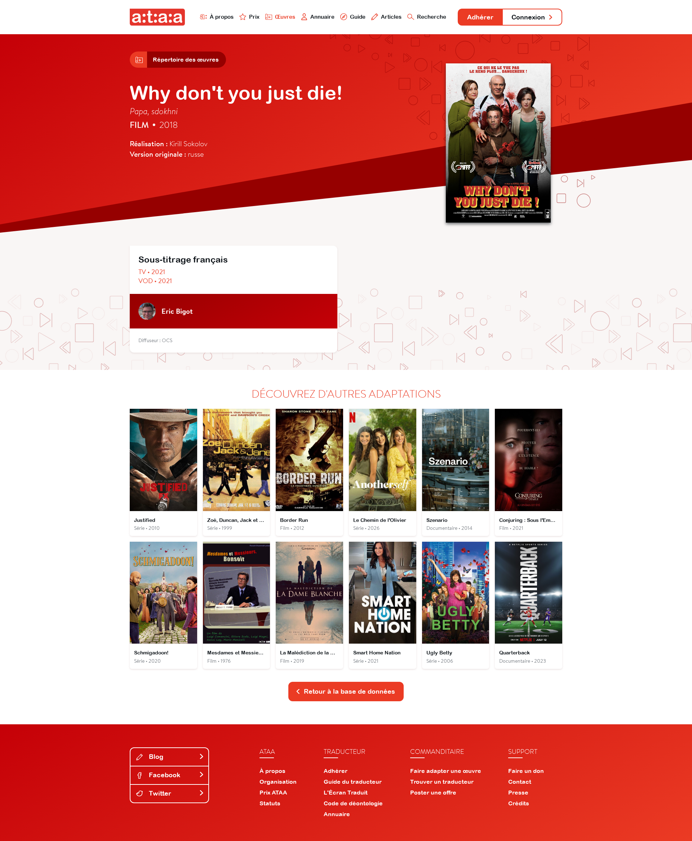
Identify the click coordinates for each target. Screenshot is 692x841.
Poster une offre (433, 792)
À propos (222, 17)
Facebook (163, 775)
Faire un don (526, 771)
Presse (518, 792)
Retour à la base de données (349, 691)
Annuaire (322, 17)
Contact (519, 781)
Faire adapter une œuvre (445, 771)
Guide (357, 17)
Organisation (278, 781)
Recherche (431, 17)
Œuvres (285, 17)
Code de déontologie (353, 803)
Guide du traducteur (353, 781)
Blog (155, 756)
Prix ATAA (273, 792)
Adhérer (480, 17)
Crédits (518, 803)
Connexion (528, 17)
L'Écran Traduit (346, 792)
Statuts (270, 803)
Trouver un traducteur (442, 781)
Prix (254, 17)
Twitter (159, 793)
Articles (391, 17)
